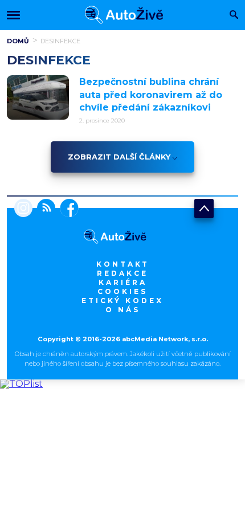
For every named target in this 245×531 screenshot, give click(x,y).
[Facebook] (67, 209)
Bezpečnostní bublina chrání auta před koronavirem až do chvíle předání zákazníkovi (150, 94)
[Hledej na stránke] (234, 15)
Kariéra (123, 282)
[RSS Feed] (43, 209)
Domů (18, 41)
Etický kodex (122, 300)
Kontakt (122, 264)
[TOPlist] (21, 383)
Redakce (122, 273)
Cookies (122, 291)
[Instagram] (23, 209)
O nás (122, 309)
